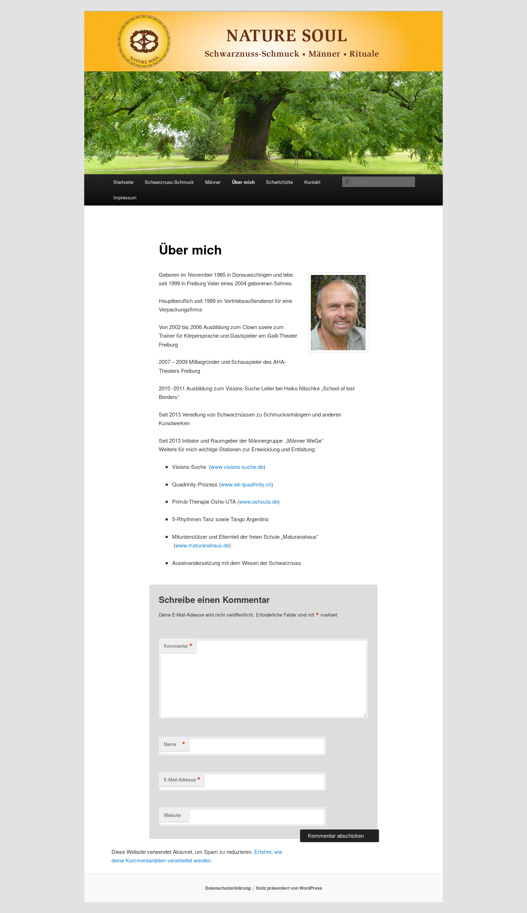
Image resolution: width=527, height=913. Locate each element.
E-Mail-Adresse (182, 779)
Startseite (123, 182)
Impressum (125, 197)
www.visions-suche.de (237, 466)
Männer (212, 182)
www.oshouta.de (258, 501)
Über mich (243, 182)
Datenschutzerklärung (228, 888)
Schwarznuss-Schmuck (169, 182)
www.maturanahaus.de (202, 545)
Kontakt (312, 182)
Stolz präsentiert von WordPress (289, 888)
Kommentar (178, 646)
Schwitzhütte (279, 182)
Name (174, 744)
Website (172, 815)
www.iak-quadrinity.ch (246, 484)
